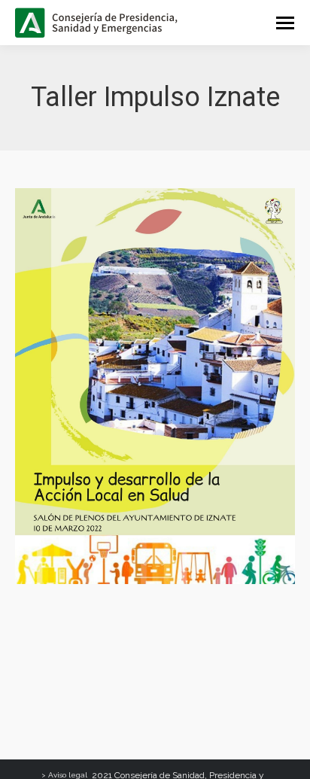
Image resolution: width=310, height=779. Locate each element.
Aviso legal (67, 775)
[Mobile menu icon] (285, 23)
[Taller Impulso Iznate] (155, 386)
